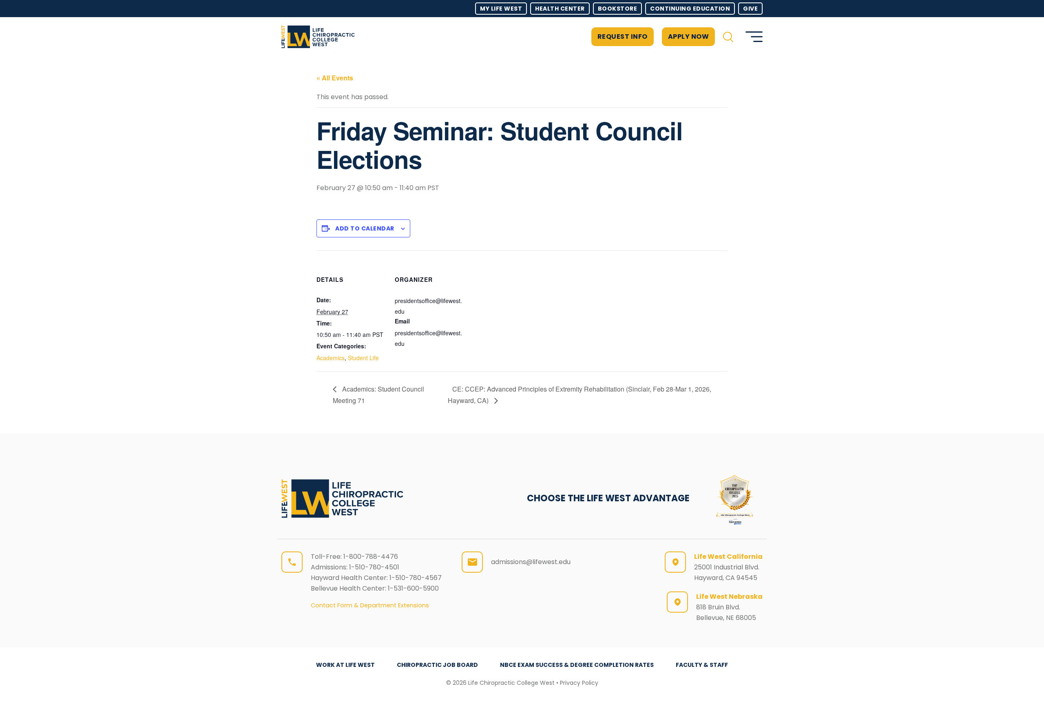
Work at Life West (345, 665)
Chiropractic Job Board (437, 665)
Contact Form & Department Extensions (370, 605)
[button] (728, 37)
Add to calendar (364, 228)
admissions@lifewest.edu (531, 562)
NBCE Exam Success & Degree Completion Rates (577, 665)
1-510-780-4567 (415, 577)
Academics (330, 358)
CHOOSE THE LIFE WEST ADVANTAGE (608, 498)
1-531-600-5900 (413, 588)
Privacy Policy (579, 683)
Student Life (363, 358)
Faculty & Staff (702, 665)
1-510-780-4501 (374, 567)
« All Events (334, 77)
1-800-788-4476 (370, 556)
